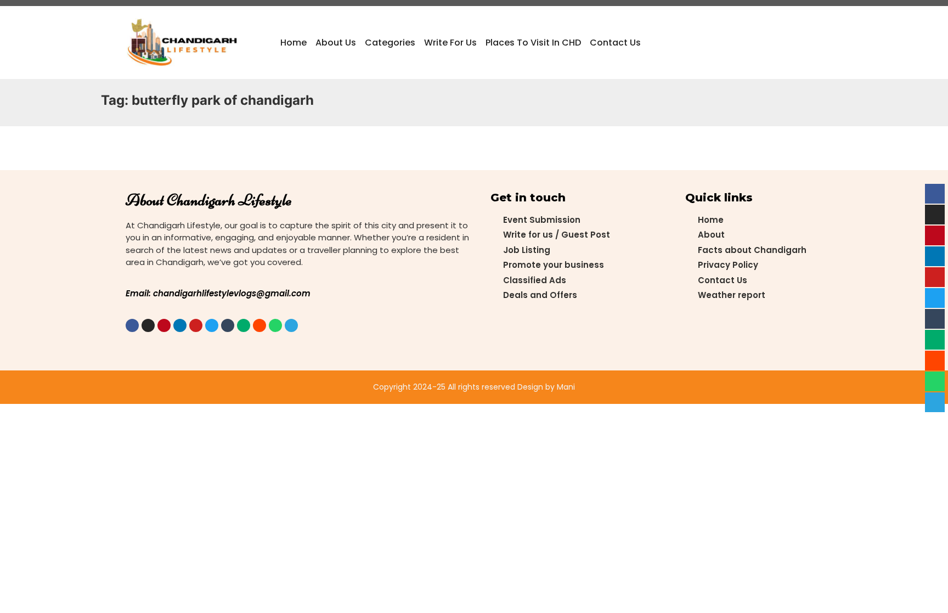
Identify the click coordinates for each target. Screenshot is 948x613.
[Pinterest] (164, 325)
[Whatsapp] (275, 325)
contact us (615, 42)
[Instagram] (148, 325)
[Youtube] (195, 325)
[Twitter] (211, 325)
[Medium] (243, 325)
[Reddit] (259, 325)
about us (335, 42)
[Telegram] (291, 325)
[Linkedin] (180, 325)
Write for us (450, 42)
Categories (390, 42)
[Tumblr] (227, 325)
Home (293, 42)
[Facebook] (132, 325)
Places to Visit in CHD (533, 42)
